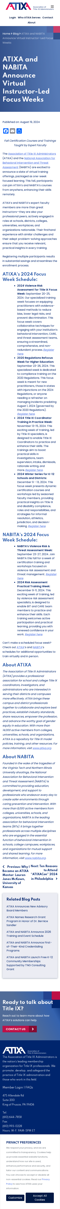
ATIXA (20, 647)
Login (12, 17)
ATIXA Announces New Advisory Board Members (27, 908)
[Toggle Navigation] (52, 7)
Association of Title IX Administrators (32, 154)
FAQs (29, 1087)
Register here (26, 414)
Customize (15, 1198)
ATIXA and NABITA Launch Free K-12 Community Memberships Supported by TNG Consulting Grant (29, 963)
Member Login (12, 1087)
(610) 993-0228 (12, 1126)
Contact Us (16, 1029)
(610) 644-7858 (12, 1117)
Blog (16, 34)
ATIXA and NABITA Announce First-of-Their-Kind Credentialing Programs (29, 946)
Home (6, 34)
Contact (47, 17)
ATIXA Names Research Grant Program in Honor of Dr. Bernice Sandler (27, 921)
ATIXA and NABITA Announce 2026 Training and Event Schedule (28, 934)
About (32, 22)
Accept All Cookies (40, 1198)
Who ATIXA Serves (29, 17)
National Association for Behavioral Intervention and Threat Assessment (28, 162)
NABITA (37, 647)
